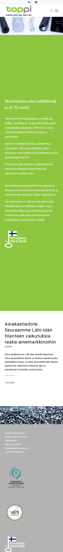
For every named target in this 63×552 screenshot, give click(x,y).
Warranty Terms (13, 444)
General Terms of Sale (16, 436)
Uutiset (8, 347)
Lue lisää (9, 375)
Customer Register (14, 452)
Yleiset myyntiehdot (14, 433)
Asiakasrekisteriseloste (16, 448)
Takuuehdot (11, 440)
